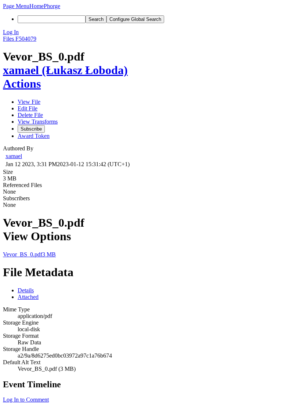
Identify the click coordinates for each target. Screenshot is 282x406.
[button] (16, 6)
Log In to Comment (26, 399)
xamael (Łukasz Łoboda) (65, 70)
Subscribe (31, 129)
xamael (14, 156)
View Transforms (38, 121)
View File (29, 102)
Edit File (27, 108)
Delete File (30, 115)
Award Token (34, 136)
